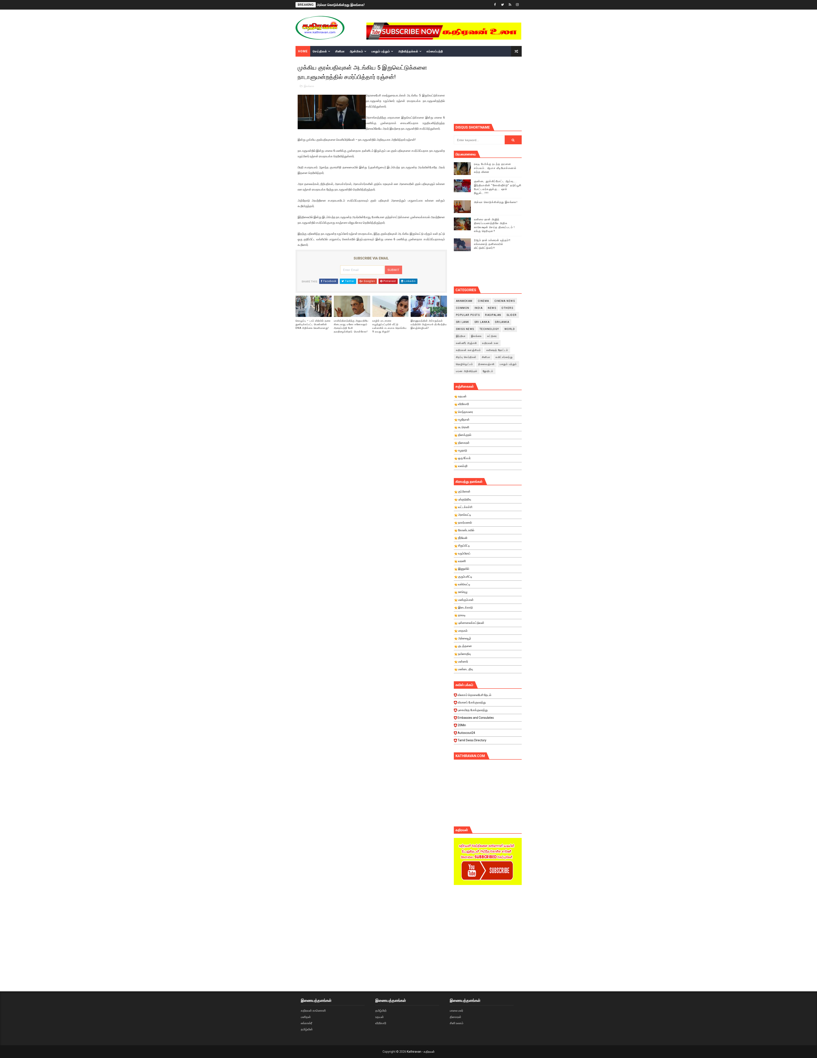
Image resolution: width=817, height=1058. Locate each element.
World (509, 329)
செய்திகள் (320, 51)
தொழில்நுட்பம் (464, 364)
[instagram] (517, 5)
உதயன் (379, 1017)
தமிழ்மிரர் (381, 1010)
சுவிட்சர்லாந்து (504, 357)
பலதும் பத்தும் (380, 51)
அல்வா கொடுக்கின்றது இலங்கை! (496, 202)
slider (512, 315)
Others (507, 307)
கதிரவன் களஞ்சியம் (468, 350)
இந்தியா (461, 336)
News (492, 307)
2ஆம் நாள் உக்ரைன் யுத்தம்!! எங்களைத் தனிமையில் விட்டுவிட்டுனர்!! (364, 5)
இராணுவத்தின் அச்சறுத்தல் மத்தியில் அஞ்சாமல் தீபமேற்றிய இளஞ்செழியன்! (429, 324)
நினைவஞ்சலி (486, 364)
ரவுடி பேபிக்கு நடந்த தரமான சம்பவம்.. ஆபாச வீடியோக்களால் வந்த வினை (495, 167)
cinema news (504, 300)
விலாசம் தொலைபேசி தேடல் (474, 695)
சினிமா (340, 51)
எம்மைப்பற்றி (435, 51)
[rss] (510, 5)
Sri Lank (462, 322)
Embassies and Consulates (476, 717)
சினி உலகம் (456, 1023)
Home (303, 51)
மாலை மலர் (456, 1010)
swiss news (465, 329)
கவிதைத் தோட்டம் (497, 350)
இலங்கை (309, 86)
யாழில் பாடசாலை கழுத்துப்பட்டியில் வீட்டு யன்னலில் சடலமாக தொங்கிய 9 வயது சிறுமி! (389, 326)
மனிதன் (306, 1017)
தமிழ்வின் (307, 1029)
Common (462, 307)
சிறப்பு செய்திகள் (466, 357)
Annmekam (464, 300)
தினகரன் (455, 1017)
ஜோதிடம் (488, 371)
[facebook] (495, 5)
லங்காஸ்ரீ (306, 1023)
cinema (483, 300)
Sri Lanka (482, 322)
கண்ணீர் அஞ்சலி (466, 343)
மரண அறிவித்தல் (466, 371)
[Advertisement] (488, 924)
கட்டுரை (492, 336)
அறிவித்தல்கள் (408, 51)
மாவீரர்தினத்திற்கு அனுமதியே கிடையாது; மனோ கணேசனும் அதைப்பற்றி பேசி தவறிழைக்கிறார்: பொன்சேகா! (351, 326)
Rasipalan (493, 315)
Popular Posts (468, 315)
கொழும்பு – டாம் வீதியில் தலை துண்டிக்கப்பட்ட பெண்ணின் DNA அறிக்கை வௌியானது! (313, 324)
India (479, 307)
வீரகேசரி (380, 1023)
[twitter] (502, 5)
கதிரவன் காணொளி (313, 1010)
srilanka (502, 322)
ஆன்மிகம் (356, 51)
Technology (489, 329)
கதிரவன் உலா (490, 343)
